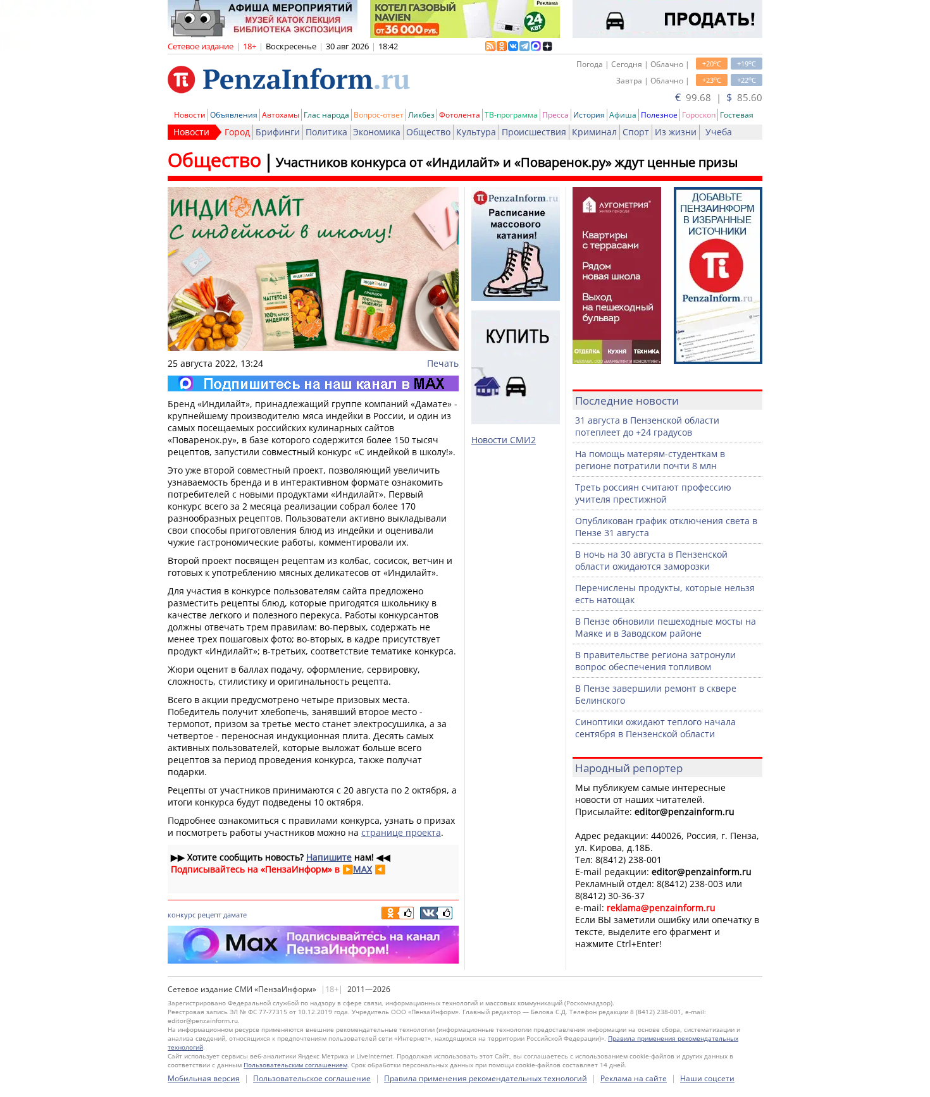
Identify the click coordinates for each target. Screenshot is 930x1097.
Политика (326, 132)
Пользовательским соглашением (295, 1064)
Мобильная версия (204, 1078)
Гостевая (736, 114)
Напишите (329, 857)
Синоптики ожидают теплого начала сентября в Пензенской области (655, 728)
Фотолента (459, 114)
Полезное (659, 114)
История (589, 114)
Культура (476, 132)
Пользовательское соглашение (312, 1078)
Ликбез (421, 114)
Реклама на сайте (633, 1078)
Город (237, 132)
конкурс (181, 914)
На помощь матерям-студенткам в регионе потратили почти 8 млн (650, 460)
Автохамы (280, 114)
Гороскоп (699, 114)
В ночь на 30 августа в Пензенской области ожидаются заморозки (651, 560)
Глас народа (326, 114)
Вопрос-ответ (379, 114)
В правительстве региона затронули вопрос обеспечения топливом (655, 661)
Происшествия (534, 132)
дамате (235, 914)
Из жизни (676, 132)
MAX (362, 869)
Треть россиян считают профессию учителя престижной (653, 493)
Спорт (636, 132)
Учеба (718, 132)
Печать (443, 363)
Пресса (555, 114)
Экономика (376, 132)
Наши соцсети (707, 1078)
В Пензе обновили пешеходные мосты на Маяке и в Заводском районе (665, 627)
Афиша (622, 114)
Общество (428, 132)
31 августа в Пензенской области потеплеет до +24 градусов (647, 426)
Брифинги (278, 132)
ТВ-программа (511, 114)
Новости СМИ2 (503, 440)
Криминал (594, 132)
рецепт (209, 914)
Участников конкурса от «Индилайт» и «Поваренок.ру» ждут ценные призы (507, 162)
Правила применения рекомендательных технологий (485, 1078)
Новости (190, 114)
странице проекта (401, 832)
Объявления (233, 114)
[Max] (313, 383)
